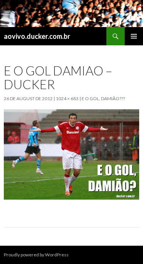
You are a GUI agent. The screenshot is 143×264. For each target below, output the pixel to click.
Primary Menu (134, 36)
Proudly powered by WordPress (36, 255)
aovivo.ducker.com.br (37, 36)
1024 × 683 (67, 98)
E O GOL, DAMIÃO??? (103, 98)
